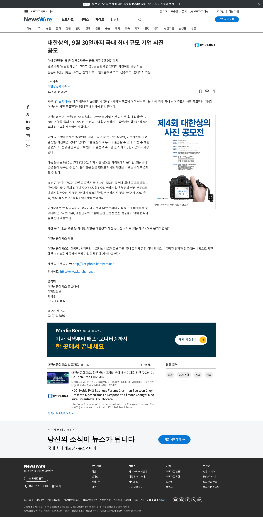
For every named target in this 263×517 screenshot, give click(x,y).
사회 (137, 28)
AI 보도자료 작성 (199, 11)
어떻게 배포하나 (137, 476)
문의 (184, 11)
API (142, 499)
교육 (127, 28)
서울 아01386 (44, 510)
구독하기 (147, 365)
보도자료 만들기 (174, 471)
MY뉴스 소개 (209, 476)
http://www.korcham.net (77, 272)
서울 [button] (208, 375)
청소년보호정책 (90, 499)
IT (39, 28)
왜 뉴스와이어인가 (138, 471)
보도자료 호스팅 (211, 487)
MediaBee (152, 499)
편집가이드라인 (54, 499)
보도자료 (68, 20)
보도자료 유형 (173, 476)
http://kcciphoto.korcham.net (93, 264)
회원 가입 (234, 11)
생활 (68, 28)
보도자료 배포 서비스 (41, 11)
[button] (200, 91)
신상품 (182, 28)
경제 (88, 28)
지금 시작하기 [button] (172, 439)
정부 (156, 28)
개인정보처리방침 (72, 499)
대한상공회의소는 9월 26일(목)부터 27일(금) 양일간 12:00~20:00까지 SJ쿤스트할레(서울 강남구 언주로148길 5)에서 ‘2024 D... (112, 383)
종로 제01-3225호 (121, 507)
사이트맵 (118, 499)
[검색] (140, 20)
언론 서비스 (209, 471)
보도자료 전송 (210, 481)
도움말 (174, 11)
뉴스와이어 (63, 102)
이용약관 (40, 499)
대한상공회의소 (58, 86)
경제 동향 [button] (184, 375)
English (128, 499)
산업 (48, 28)
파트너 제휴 (105, 499)
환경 (147, 28)
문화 (58, 28)
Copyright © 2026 (132, 510)
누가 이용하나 (136, 487)
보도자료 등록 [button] (36, 478)
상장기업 (169, 28)
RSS (86, 365)
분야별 (95, 476)
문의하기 (57, 486)
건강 (78, 28)
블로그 (163, 11)
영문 (193, 28)
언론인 (115, 20)
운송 (107, 28)
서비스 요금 (134, 481)
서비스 (84, 20)
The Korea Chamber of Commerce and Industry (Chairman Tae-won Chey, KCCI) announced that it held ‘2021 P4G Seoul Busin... (112, 406)
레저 (117, 28)
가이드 (99, 20)
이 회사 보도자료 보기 (60, 413)
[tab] (108, 466)
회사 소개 (28, 499)
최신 (29, 28)
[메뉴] (27, 11)
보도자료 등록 (227, 19)
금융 (97, 28)
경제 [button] (170, 375)
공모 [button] (197, 375)
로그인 (220, 11)
